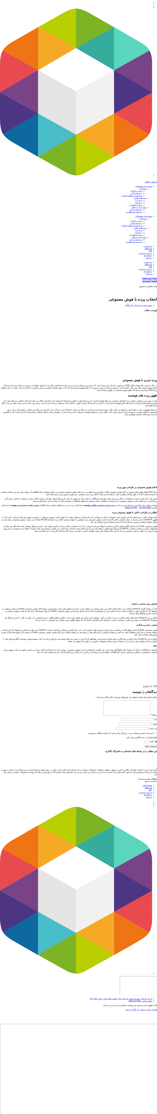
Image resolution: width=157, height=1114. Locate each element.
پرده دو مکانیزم (136, 205)
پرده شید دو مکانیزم (134, 212)
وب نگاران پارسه (132, 1010)
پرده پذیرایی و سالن (139, 207)
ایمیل (154, 724)
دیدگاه (154, 715)
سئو (142, 1010)
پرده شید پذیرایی (135, 210)
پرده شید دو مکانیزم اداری (131, 196)
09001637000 (149, 278)
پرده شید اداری (136, 193)
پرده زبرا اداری (136, 191)
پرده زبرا (138, 200)
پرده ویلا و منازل (140, 198)
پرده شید (138, 203)
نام (155, 719)
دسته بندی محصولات (143, 186)
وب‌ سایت (153, 728)
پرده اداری (143, 189)
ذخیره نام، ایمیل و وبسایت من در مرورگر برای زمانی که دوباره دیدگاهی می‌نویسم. (121, 733)
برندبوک (149, 258)
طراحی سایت (151, 1010)
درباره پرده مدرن (145, 253)
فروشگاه (148, 249)
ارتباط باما (148, 255)
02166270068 (149, 281)
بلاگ (150, 251)
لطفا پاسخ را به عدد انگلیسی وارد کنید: (141, 737)
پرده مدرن (148, 246)
